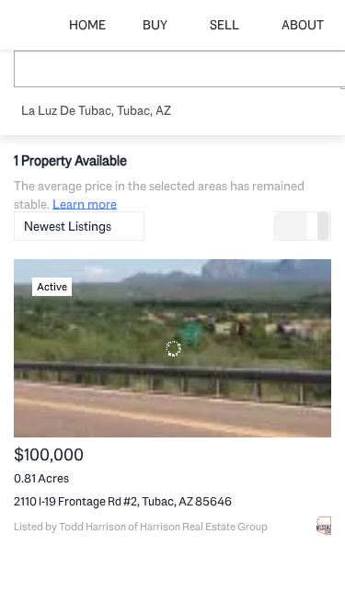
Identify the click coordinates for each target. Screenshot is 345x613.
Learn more (84, 203)
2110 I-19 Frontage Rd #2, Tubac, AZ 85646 (123, 501)
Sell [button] (224, 25)
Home (87, 25)
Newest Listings (67, 226)
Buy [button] (155, 25)
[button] (36, 69)
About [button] (303, 25)
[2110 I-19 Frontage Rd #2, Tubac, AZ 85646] (172, 348)
